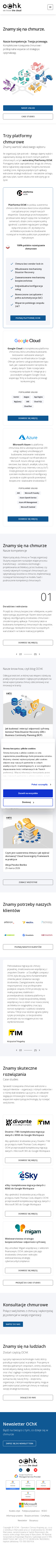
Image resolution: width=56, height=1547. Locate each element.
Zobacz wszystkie (28, 882)
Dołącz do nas (28, 1397)
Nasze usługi (28, 108)
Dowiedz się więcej (28, 418)
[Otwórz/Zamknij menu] (50, 7)
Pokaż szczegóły (40, 784)
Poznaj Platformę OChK (28, 318)
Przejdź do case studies (28, 1282)
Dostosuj (26, 802)
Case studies (28, 116)
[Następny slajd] (39, 654)
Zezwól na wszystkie (28, 793)
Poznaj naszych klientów (28, 947)
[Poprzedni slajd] (16, 654)
